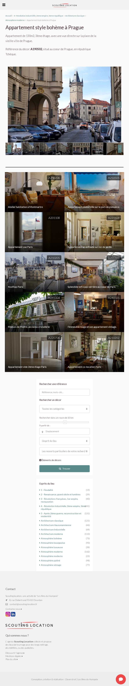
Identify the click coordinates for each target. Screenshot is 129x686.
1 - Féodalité (47, 490)
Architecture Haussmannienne (56, 525)
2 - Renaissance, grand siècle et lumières (61, 494)
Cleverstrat (70, 679)
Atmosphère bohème (51, 538)
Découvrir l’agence (15, 653)
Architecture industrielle (53, 529)
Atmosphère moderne (52, 551)
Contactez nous (13, 609)
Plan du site (11, 659)
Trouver (66, 468)
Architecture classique (52, 520)
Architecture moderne (52, 534)
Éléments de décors (51, 460)
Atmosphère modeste (52, 556)
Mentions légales (14, 656)
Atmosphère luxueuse (52, 547)
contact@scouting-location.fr (23, 604)
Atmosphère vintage (51, 565)
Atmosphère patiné (50, 560)
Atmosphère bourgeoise (53, 542)
